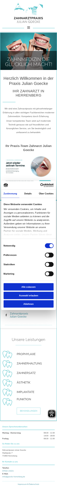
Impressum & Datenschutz (28, 484)
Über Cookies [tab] (46, 193)
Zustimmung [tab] (10, 193)
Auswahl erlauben (28, 295)
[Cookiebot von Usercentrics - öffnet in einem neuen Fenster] (41, 185)
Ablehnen (28, 304)
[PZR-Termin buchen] (28, 169)
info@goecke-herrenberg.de (13, 476)
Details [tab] (28, 193)
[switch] (49, 255)
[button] (28, 411)
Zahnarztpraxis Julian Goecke (19, 315)
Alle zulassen (28, 287)
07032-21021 (8, 471)
